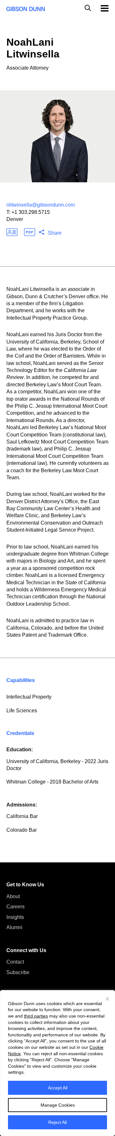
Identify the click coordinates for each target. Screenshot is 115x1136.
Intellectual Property (28, 697)
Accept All (57, 1087)
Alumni (14, 927)
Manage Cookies (58, 1105)
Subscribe (17, 972)
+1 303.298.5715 (31, 212)
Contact (15, 962)
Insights (15, 917)
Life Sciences (21, 710)
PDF (29, 232)
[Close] (107, 999)
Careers (15, 906)
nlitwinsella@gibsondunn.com (40, 205)
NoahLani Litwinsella (32, 48)
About (13, 896)
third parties (36, 1016)
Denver (14, 219)
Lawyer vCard (12, 232)
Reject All (57, 1122)
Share (55, 233)
